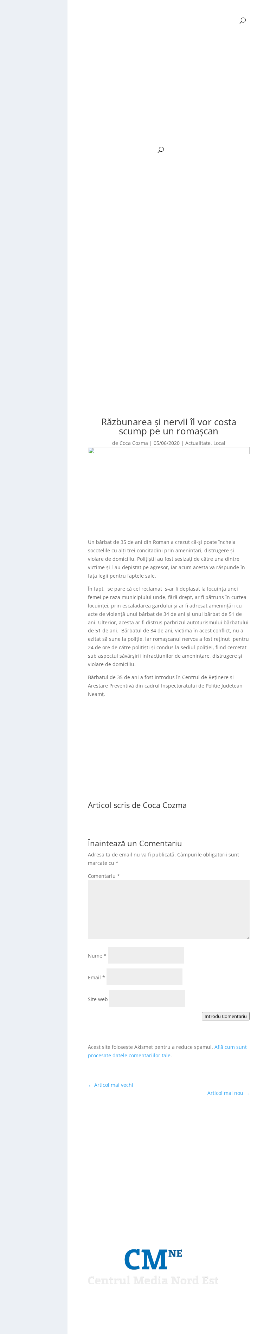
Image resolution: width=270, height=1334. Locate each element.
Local (219, 443)
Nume (97, 955)
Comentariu (104, 876)
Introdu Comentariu (226, 1016)
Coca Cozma (134, 443)
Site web (98, 999)
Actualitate (198, 443)
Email (96, 977)
